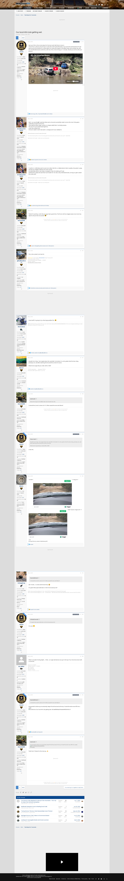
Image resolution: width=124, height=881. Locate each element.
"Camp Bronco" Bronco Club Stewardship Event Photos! (36, 811)
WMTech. (41, 876)
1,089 (23, 62)
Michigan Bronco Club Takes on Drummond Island (35, 815)
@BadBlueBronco (21, 261)
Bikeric (21, 486)
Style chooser (52, 878)
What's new (39, 8)
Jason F (23, 821)
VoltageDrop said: (34, 619)
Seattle (23, 342)
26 (21, 335)
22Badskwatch (24, 803)
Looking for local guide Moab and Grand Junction (35, 820)
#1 (82, 41)
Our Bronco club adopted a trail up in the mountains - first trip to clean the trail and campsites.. (38, 801)
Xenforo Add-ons (34, 877)
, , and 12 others (41, 113)
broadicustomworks (21, 129)
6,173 (23, 674)
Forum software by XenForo (34, 875)
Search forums (49, 11)
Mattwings (23, 817)
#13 (82, 656)
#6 (82, 316)
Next (23, 37)
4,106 (23, 141)
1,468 (23, 594)
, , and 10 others (40, 205)
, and (39, 352)
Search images (60, 11)
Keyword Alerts (51, 8)
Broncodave (21, 326)
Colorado (24, 381)
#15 (82, 736)
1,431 (23, 272)
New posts (20, 11)
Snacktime (77, 801)
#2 (82, 118)
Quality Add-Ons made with (22, 876)
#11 (82, 573)
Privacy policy (85, 878)
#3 (82, 164)
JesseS (18, 34)
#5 (82, 250)
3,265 (23, 229)
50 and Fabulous (25, 812)
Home (92, 878)
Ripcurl (21, 368)
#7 (82, 357)
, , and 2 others (39, 159)
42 (21, 140)
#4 (82, 210)
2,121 (23, 497)
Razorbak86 (21, 220)
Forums (28, 8)
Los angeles (20, 278)
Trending (28, 11)
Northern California (21, 67)
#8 (82, 393)
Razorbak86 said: (34, 578)
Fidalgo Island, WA (21, 599)
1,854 (23, 337)
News (20, 8)
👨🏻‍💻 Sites (79, 8)
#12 (82, 614)
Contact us (63, 878)
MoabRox (78, 821)
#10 (82, 476)
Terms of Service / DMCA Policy (74, 878)
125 (22, 672)
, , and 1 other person (42, 245)
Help (89, 878)
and (36, 389)
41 (21, 227)
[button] (70, 7)
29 (21, 270)
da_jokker (21, 666)
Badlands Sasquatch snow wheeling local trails (34, 806)
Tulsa (23, 502)
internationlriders (25, 808)
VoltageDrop (21, 583)
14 (21, 592)
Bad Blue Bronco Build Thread (34, 262)
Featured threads (37, 11)
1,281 (23, 376)
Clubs (62, 8)
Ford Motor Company (75, 812)
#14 (82, 694)
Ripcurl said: (33, 439)
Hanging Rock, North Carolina (21, 147)
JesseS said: (32, 398)
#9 (82, 434)
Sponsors (58, 878)
